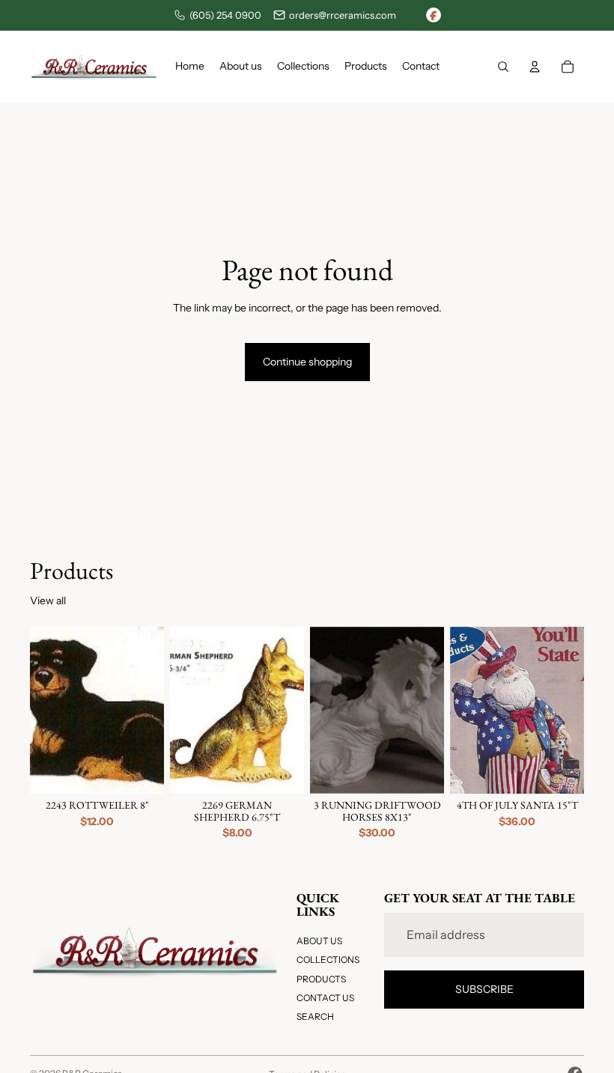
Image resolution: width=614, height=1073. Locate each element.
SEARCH (315, 1016)
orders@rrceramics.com (342, 15)
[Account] (534, 66)
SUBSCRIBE (484, 989)
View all (48, 600)
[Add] (140, 771)
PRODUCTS (321, 979)
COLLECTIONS (328, 960)
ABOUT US (319, 940)
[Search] (503, 66)
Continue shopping (307, 361)
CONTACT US (325, 997)
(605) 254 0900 (225, 15)
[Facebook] (433, 14)
